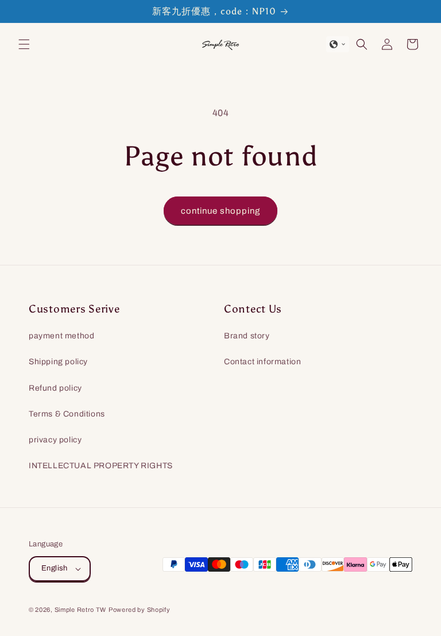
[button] (24, 44)
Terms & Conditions (67, 414)
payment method (61, 336)
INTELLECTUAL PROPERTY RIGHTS (101, 465)
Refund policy (55, 388)
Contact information (262, 361)
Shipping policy (58, 361)
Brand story (247, 336)
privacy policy (55, 439)
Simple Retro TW (81, 609)
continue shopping (220, 210)
